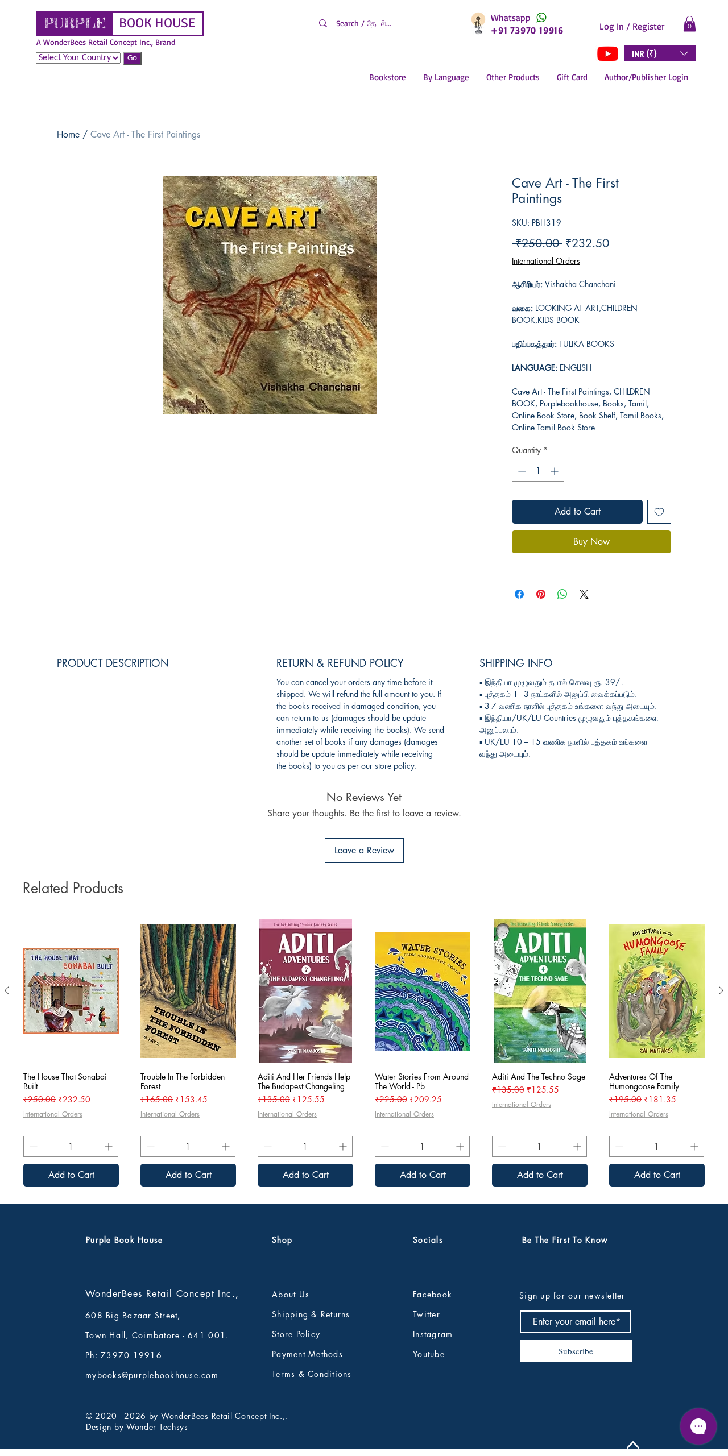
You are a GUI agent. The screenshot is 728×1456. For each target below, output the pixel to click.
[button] (689, 23)
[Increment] (555, 471)
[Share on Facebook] (519, 594)
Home (68, 134)
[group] (364, 1053)
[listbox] (660, 53)
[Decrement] (521, 471)
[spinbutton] (538, 471)
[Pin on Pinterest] (541, 594)
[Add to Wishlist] (659, 512)
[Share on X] (584, 594)
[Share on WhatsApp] (562, 594)
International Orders (546, 260)
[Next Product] (721, 990)
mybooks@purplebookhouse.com (151, 1375)
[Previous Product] (7, 990)
